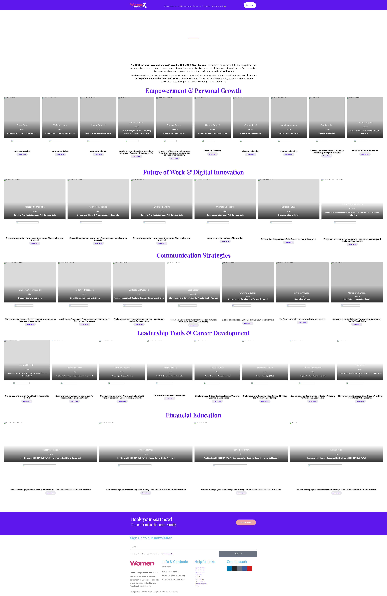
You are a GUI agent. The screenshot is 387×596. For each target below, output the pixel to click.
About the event (171, 6)
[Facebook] (244, 568)
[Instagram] (234, 568)
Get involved (217, 6)
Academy (197, 6)
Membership (185, 6)
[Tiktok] (239, 568)
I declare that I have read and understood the (153, 554)
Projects (206, 6)
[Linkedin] (229, 568)
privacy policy (169, 554)
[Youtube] (249, 568)
